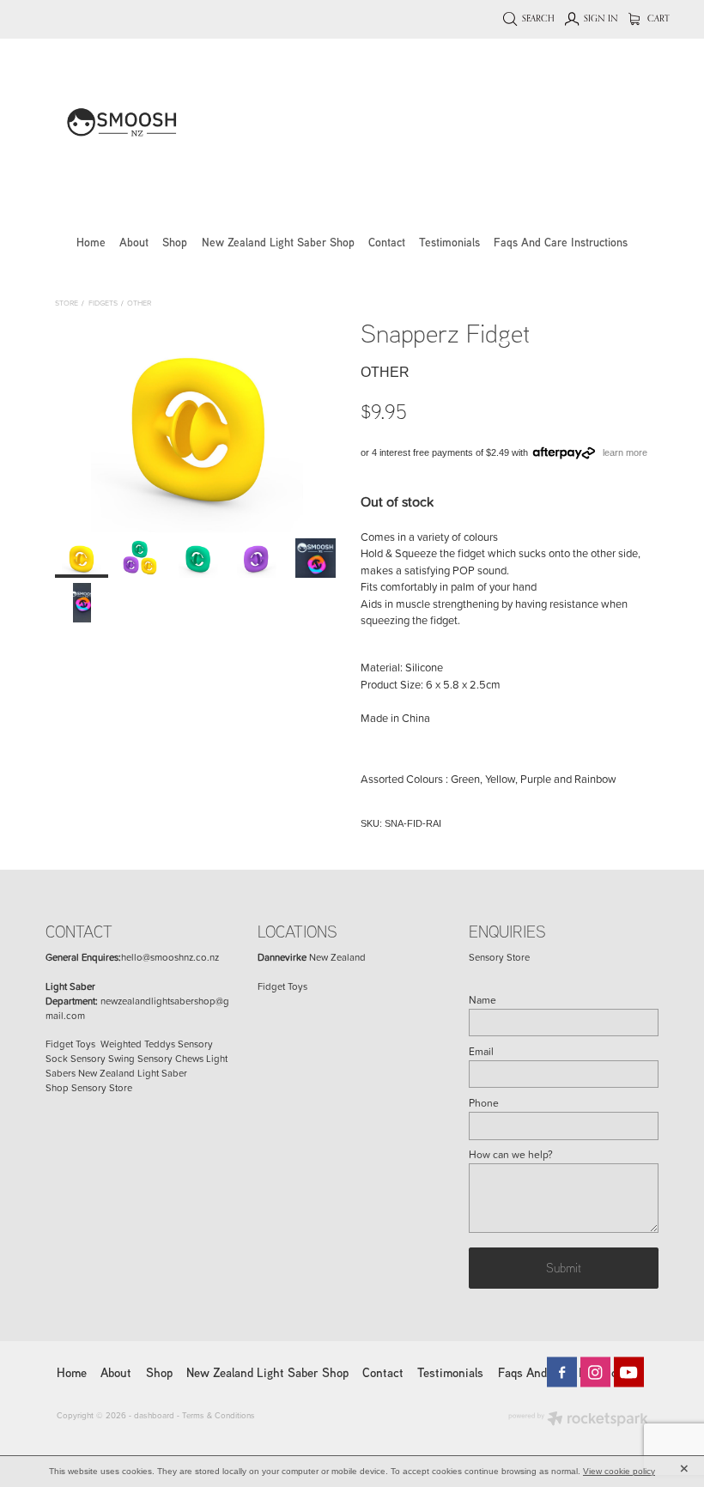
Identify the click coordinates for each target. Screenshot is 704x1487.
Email (481, 1052)
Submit (563, 1267)
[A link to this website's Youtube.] (629, 1372)
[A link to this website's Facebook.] (562, 1372)
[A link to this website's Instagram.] (595, 1372)
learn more (625, 452)
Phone (484, 1103)
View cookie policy (619, 1471)
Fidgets (103, 302)
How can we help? (511, 1155)
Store (66, 302)
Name (482, 1000)
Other (139, 302)
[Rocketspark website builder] (578, 1420)
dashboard (154, 1415)
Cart (657, 18)
